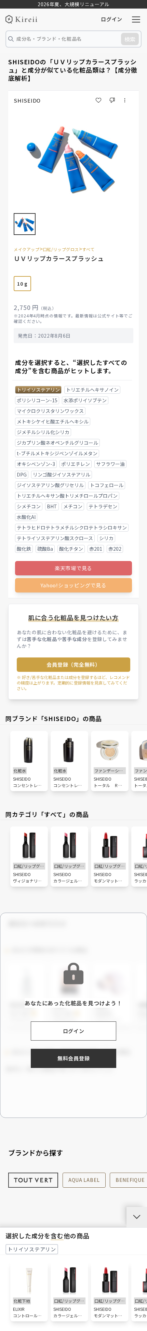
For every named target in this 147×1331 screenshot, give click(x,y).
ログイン (111, 19)
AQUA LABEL (84, 1179)
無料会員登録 (73, 1058)
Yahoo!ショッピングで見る (73, 585)
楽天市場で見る (73, 568)
